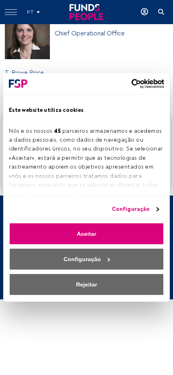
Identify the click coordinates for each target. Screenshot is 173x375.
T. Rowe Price (24, 73)
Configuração (131, 209)
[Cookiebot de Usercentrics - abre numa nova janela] (129, 84)
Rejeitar (86, 284)
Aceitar (86, 234)
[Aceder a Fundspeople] (144, 12)
